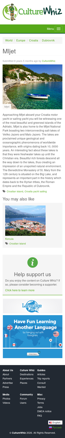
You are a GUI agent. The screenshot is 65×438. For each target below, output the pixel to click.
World (8, 40)
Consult (41, 382)
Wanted (41, 387)
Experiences (26, 378)
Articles (41, 374)
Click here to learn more (19, 290)
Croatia (33, 40)
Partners (7, 378)
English (56, 422)
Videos (6, 402)
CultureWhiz (48, 61)
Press (6, 387)
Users (23, 402)
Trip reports (43, 378)
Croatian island (15, 191)
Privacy (41, 398)
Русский (57, 427)
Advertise (8, 382)
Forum (23, 398)
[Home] (32, 12)
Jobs (39, 407)
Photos (6, 398)
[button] (59, 67)
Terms (40, 402)
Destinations (26, 374)
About (6, 374)
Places (23, 382)
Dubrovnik (48, 40)
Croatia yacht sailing (36, 191)
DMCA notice (44, 411)
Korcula (9, 238)
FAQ (39, 415)
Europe (20, 40)
